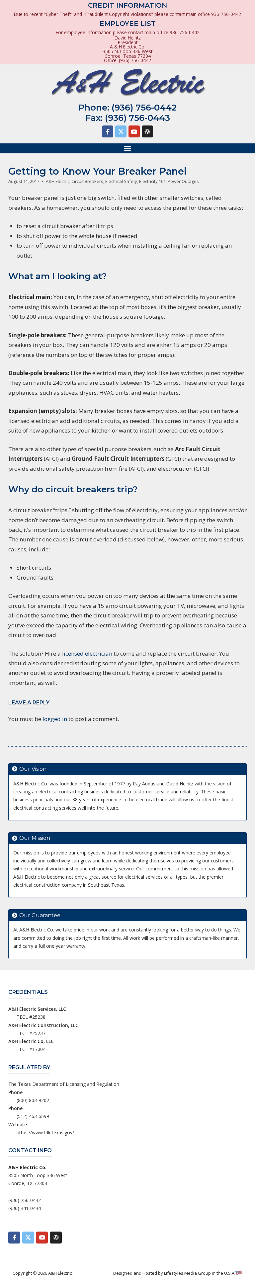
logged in (54, 719)
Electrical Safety (121, 181)
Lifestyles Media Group (187, 1273)
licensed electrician (87, 653)
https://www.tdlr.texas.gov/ (45, 1132)
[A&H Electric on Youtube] (134, 131)
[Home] (127, 83)
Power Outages (183, 181)
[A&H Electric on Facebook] (107, 131)
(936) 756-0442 (144, 107)
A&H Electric (57, 181)
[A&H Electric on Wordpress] (147, 131)
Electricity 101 (152, 181)
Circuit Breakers (87, 181)
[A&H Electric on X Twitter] (121, 131)
